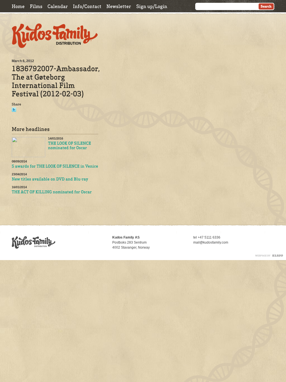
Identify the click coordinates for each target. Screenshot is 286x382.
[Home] (18, 6)
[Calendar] (57, 6)
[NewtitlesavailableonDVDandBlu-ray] (50, 179)
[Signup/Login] (151, 6)
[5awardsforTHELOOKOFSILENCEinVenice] (55, 166)
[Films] (36, 6)
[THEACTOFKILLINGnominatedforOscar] (52, 192)
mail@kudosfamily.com (210, 242)
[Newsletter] (118, 6)
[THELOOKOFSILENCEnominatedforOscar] (70, 145)
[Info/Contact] (87, 6)
